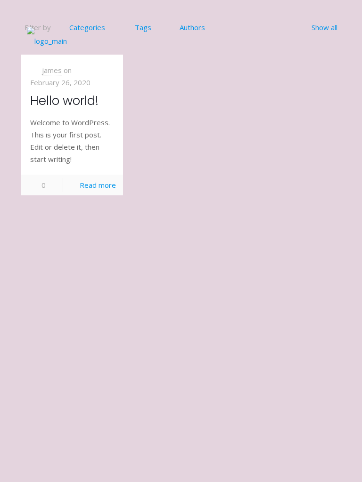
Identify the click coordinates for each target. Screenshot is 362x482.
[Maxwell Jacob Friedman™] (47, 40)
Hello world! (64, 100)
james (52, 70)
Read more (98, 185)
